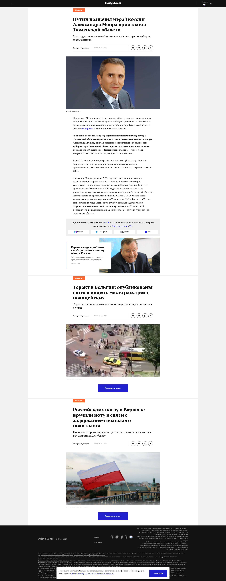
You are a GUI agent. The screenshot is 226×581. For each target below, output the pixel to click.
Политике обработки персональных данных (92, 574)
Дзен (124, 226)
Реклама (98, 542)
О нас (96, 537)
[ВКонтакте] (121, 537)
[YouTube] (117, 537)
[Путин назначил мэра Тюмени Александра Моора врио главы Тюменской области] (133, 47)
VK (130, 226)
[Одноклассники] (126, 537)
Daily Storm (113, 3)
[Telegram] (112, 537)
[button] (13, 4)
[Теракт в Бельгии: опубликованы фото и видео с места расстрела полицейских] (133, 315)
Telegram (116, 226)
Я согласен (158, 573)
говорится (87, 129)
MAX (106, 223)
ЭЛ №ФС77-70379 (170, 532)
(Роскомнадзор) (144, 532)
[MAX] (131, 537)
